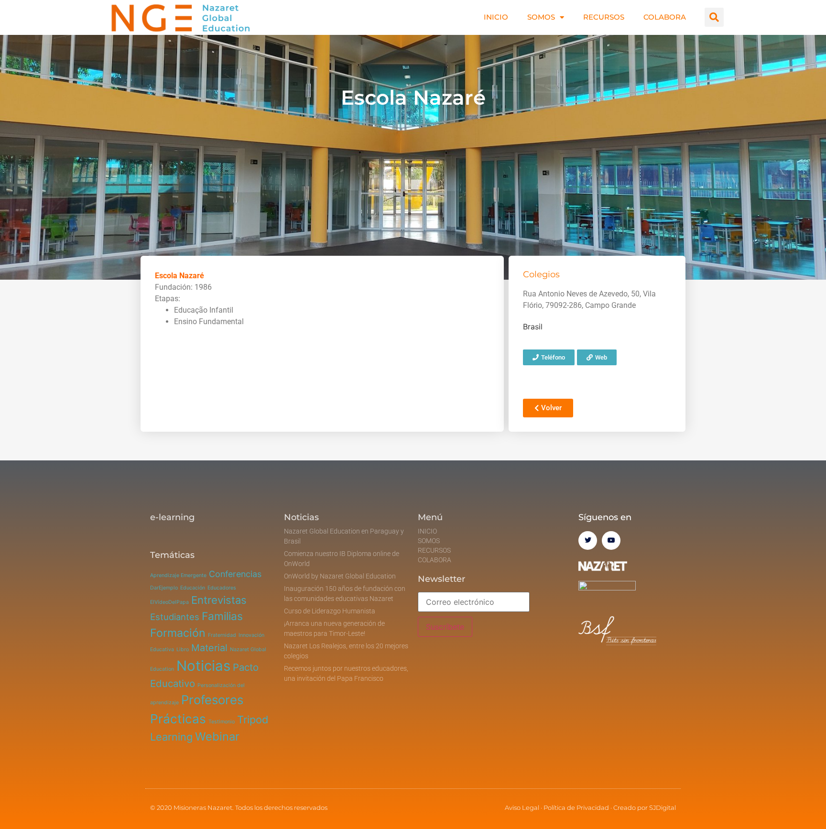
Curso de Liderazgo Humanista (329, 611)
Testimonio (221, 722)
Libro (182, 649)
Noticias (203, 665)
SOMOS (541, 17)
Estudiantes (174, 616)
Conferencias (235, 574)
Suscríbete (445, 627)
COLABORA (664, 17)
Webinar (217, 736)
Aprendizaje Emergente (178, 575)
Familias (222, 616)
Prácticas (178, 718)
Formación (178, 633)
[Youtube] (611, 540)
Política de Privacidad (576, 807)
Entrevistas (219, 600)
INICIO (496, 17)
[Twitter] (587, 540)
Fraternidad (222, 635)
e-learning (172, 517)
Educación (192, 588)
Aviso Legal (522, 807)
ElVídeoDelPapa (169, 602)
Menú (430, 517)
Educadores (221, 588)
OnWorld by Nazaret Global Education (340, 576)
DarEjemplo (164, 588)
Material (209, 648)
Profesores (212, 699)
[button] (714, 17)
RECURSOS (603, 17)
